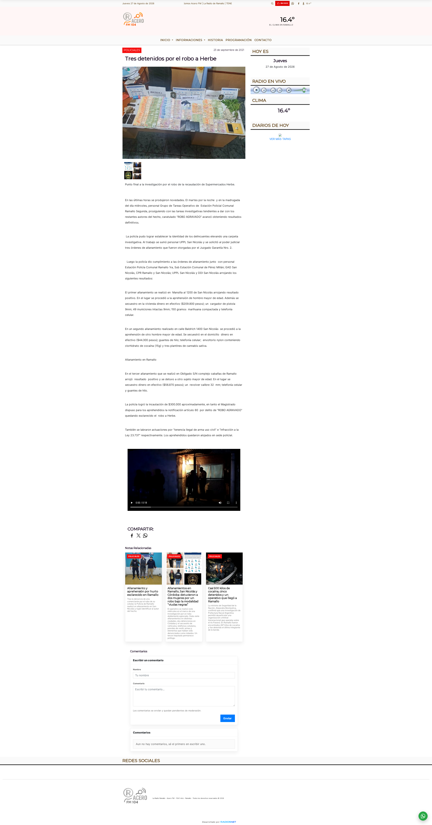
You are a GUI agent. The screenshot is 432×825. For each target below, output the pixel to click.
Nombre (137, 669)
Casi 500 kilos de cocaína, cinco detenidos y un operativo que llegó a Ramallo (222, 595)
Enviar (227, 718)
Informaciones (189, 40)
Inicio (165, 40)
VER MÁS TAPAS (280, 139)
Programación (239, 40)
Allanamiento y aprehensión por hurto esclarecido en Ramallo (142, 591)
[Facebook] (298, 3)
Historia (215, 40)
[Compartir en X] (138, 536)
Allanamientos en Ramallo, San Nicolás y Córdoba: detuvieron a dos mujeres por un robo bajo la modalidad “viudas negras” (183, 596)
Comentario (138, 683)
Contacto (263, 40)
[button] (272, 3)
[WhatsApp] (292, 3)
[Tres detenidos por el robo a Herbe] (133, 171)
